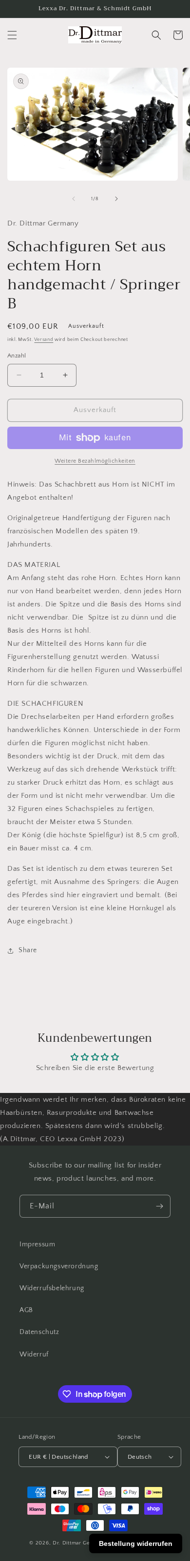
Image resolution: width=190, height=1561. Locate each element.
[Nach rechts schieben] (116, 198)
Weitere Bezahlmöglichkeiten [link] (95, 461)
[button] (12, 35)
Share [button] (28, 950)
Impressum (37, 1244)
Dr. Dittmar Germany (79, 1543)
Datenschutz (39, 1332)
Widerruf (34, 1354)
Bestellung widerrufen (135, 1543)
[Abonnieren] (159, 1206)
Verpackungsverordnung (58, 1266)
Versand (43, 339)
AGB (26, 1310)
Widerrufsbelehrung (51, 1288)
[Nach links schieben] (73, 198)
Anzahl (16, 355)
